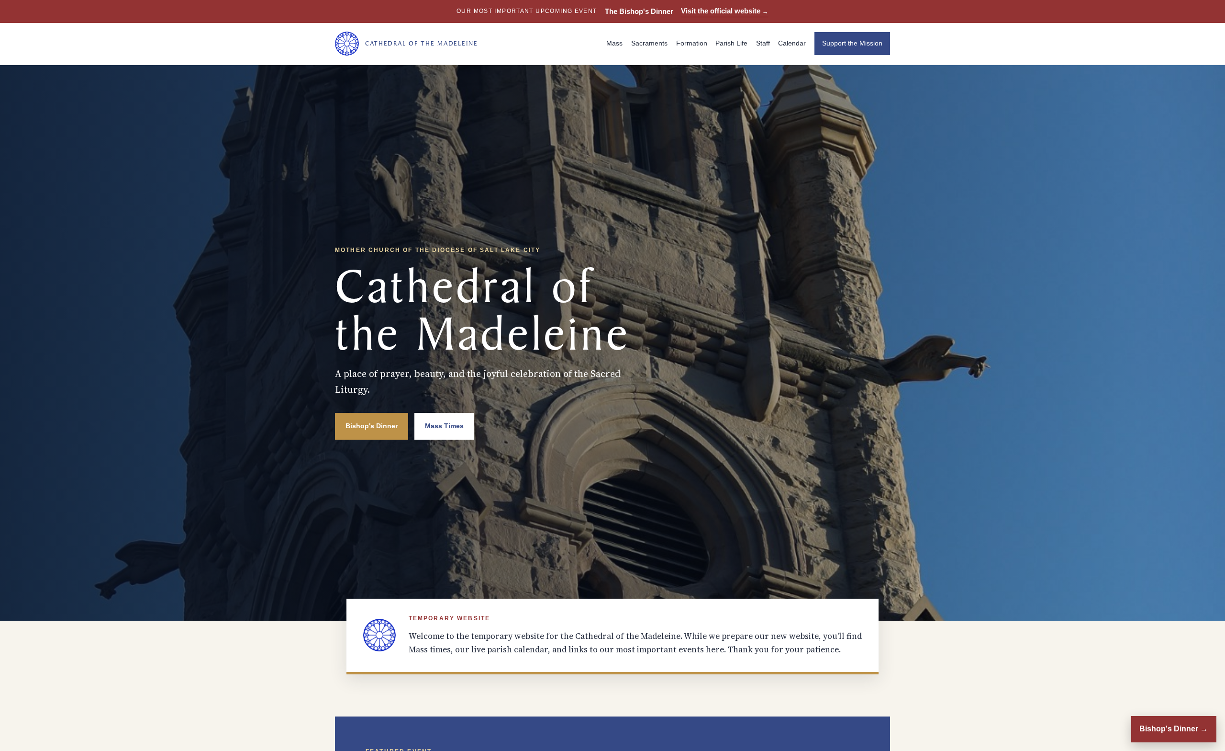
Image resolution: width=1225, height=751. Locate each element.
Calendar (792, 43)
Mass (614, 43)
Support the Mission (852, 43)
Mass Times (444, 426)
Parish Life (731, 43)
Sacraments (649, 43)
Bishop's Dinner (371, 426)
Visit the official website (724, 11)
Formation (691, 43)
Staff (763, 43)
